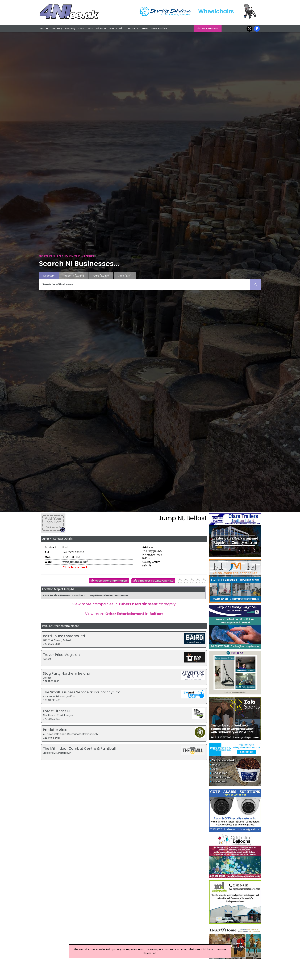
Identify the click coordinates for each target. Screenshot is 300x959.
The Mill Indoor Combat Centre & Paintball (79, 748)
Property (70, 28)
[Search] (255, 284)
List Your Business (207, 28)
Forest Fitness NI (56, 711)
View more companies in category (124, 604)
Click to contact (74, 567)
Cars (81, 28)
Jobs (90, 28)
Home (44, 28)
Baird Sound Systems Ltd (64, 635)
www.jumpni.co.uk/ (75, 562)
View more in (124, 613)
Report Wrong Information (110, 580)
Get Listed (116, 28)
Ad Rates (101, 28)
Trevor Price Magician (61, 654)
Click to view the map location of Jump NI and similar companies (85, 595)
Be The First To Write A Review (154, 580)
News (145, 28)
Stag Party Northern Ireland (66, 673)
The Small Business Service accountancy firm (81, 692)
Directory (56, 28)
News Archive (159, 28)
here (210, 949)
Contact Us (132, 28)
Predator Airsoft (56, 729)
